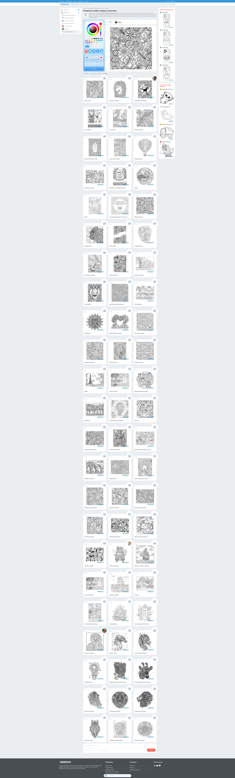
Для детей (66, 9)
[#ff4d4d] (86, 40)
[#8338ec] (87, 42)
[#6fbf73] (96, 40)
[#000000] (95, 38)
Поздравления (80, 1)
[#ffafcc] (95, 42)
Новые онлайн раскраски (166, 9)
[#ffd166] (91, 40)
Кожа (96, 46)
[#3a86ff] (102, 40)
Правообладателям (109, 769)
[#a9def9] (100, 42)
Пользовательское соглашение (112, 772)
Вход (168, 1)
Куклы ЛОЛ (132, 765)
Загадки (75, 1)
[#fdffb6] (98, 44)
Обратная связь (108, 765)
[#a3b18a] (89, 44)
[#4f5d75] (98, 38)
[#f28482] (93, 42)
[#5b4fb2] (102, 38)
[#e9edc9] (93, 44)
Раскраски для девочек (135, 769)
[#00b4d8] (100, 40)
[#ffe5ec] (95, 44)
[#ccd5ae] (91, 44)
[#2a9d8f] (98, 40)
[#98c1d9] (86, 44)
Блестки (91, 46)
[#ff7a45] (87, 40)
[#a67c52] (93, 38)
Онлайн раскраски (68, 1)
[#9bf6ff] (102, 44)
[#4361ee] (86, 42)
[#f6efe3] (87, 38)
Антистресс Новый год (69, 23)
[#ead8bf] (89, 38)
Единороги (132, 767)
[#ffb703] (89, 40)
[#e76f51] (91, 42)
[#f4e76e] (93, 40)
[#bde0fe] (98, 42)
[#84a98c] (87, 44)
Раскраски (62, 1)
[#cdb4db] (96, 42)
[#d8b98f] (91, 38)
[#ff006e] (89, 42)
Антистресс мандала (69, 20)
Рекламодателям (109, 767)
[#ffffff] (86, 38)
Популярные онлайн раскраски (165, 85)
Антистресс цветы (68, 26)
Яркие (101, 46)
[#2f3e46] (96, 38)
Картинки (86, 1)
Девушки (66, 29)
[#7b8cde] (100, 38)
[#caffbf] (100, 44)
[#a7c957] (95, 40)
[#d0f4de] (102, 42)
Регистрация (172, 1)
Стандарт (87, 46)
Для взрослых (66, 12)
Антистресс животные (69, 18)
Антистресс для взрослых (70, 15)
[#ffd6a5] (96, 44)
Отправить (151, 750)
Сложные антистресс (69, 31)
